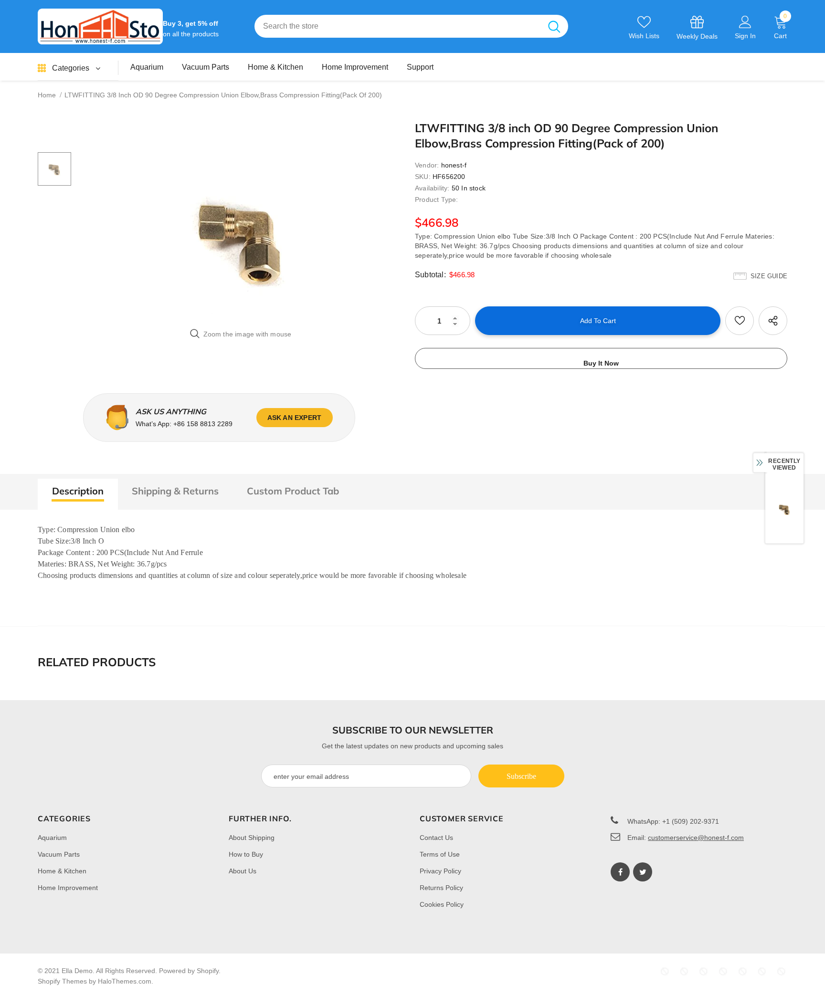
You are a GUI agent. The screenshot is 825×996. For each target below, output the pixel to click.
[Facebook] (620, 871)
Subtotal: (430, 275)
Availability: (432, 188)
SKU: (423, 176)
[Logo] (100, 26)
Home (47, 95)
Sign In (745, 36)
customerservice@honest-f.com (696, 837)
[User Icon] (745, 21)
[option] (241, 237)
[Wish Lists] (739, 320)
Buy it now (601, 363)
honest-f (454, 165)
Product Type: (436, 199)
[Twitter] (642, 871)
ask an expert (294, 417)
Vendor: (427, 165)
